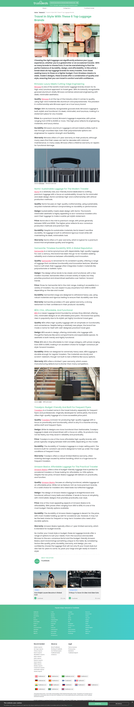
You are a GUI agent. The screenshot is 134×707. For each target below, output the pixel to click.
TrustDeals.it (56, 685)
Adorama (36, 614)
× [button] (132, 702)
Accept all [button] (98, 703)
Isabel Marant (54, 629)
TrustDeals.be (54, 676)
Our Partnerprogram (56, 651)
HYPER (52, 625)
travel (90, 60)
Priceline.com (71, 625)
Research (42, 12)
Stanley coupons (38, 666)
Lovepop (70, 612)
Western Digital (89, 627)
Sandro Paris (88, 614)
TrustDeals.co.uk (69, 689)
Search (77, 3)
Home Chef (53, 621)
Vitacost (87, 625)
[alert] (67, 704)
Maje (69, 616)
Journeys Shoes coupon (64, 5)
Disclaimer (71, 651)
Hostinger (53, 623)
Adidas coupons (38, 647)
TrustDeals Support (73, 652)
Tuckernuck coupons (39, 667)
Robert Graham (72, 631)
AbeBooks (36, 612)
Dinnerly (35, 631)
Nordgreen (70, 623)
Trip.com (87, 617)
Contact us (54, 654)
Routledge (70, 633)
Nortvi (36, 192)
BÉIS (36, 313)
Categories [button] (66, 8)
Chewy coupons (38, 651)
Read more (69, 705)
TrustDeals (45, 561)
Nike (69, 621)
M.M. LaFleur (71, 614)
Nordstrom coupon (73, 5)
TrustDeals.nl (81, 685)
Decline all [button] (119, 703)
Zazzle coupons (38, 671)
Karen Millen (54, 631)
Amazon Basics (40, 469)
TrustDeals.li (68, 685)
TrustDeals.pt (41, 689)
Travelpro (38, 410)
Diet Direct (36, 629)
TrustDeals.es (55, 680)
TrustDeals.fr (81, 680)
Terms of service (72, 647)
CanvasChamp (37, 627)
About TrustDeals (55, 647)
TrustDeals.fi (68, 680)
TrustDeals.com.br (69, 676)
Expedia (53, 614)
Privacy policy (71, 649)
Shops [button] (44, 8)
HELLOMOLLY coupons (39, 654)
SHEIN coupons (37, 664)
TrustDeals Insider (89, 8)
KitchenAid (53, 633)
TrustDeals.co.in (42, 685)
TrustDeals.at (41, 676)
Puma (69, 627)
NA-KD (69, 619)
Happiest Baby (54, 619)
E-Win (52, 612)
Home (36, 12)
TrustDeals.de (41, 680)
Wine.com (87, 631)
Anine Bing (36, 616)
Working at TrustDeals (56, 649)
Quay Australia (71, 629)
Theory (87, 616)
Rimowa (37, 87)
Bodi (35, 617)
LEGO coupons (37, 658)
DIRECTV (36, 633)
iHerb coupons (37, 656)
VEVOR (86, 621)
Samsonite (39, 251)
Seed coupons (37, 662)
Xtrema (87, 633)
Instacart (53, 627)
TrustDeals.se (54, 689)
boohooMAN (36, 621)
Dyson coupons (38, 652)
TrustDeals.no (94, 685)
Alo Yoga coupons (38, 649)
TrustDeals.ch (84, 676)
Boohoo (35, 619)
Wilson (87, 629)
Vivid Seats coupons (39, 669)
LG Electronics (54, 635)
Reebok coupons (38, 660)
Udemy (87, 619)
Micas (69, 617)
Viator (86, 623)
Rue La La (87, 612)
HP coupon (56, 5)
